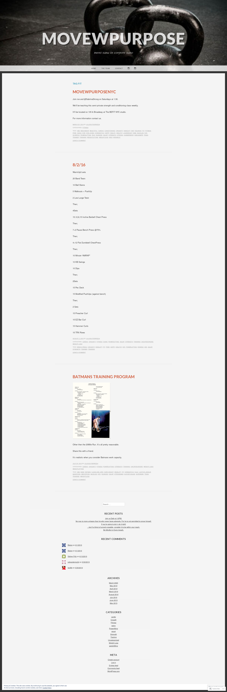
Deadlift (127, 131)
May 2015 (113, 603)
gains (79, 133)
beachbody (85, 131)
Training (137, 342)
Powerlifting (86, 135)
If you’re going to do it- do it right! (113, 524)
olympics (76, 135)
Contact (119, 68)
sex (145, 347)
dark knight (109, 472)
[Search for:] (113, 504)
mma (134, 133)
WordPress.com (113, 671)
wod (111, 137)
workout (116, 137)
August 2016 (113, 594)
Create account (113, 659)
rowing (141, 347)
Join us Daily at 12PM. (113, 518)
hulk (136, 472)
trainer (76, 137)
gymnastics (99, 133)
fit (143, 131)
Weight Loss (77, 344)
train (146, 135)
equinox (138, 131)
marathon (77, 474)
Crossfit (92, 342)
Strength (129, 342)
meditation (85, 474)
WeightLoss (103, 137)
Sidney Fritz (72, 556)
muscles (140, 133)
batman (88, 472)
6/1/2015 (78, 545)
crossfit (119, 131)
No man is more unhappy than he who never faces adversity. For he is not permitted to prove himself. (113, 521)
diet (132, 131)
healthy (119, 133)
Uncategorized (147, 342)
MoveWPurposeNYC (94, 91)
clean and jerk (97, 472)
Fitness (85, 127)
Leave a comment (79, 140)
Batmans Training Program (104, 376)
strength (112, 135)
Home (93, 68)
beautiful (94, 131)
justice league (145, 472)
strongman (118, 474)
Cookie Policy (47, 688)
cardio (101, 131)
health (113, 133)
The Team (105, 68)
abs (78, 131)
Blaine (70, 545)
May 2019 (113, 585)
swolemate (138, 135)
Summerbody (129, 135)
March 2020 (113, 583)
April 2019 (113, 588)
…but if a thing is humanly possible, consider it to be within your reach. (113, 527)
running (99, 135)
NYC (145, 133)
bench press (82, 347)
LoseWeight (127, 133)
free (74, 133)
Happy (107, 133)
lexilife (70, 567)
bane (82, 472)
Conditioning (110, 131)
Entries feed (113, 665)
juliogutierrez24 (93, 124)
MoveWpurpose (113, 38)
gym (83, 133)
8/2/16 (79, 164)
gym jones (90, 133)
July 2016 (113, 597)
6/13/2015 (83, 556)
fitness (148, 131)
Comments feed (114, 668)
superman (140, 474)
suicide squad (129, 474)
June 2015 (114, 600)
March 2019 (113, 591)
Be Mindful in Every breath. (113, 530)
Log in (113, 662)
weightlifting (92, 137)
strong (120, 135)
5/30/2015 (86, 562)
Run (93, 135)
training (83, 137)
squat (105, 135)
